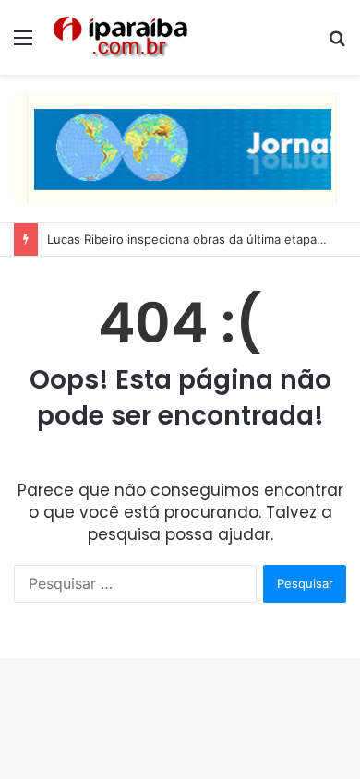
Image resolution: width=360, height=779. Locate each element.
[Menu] (23, 44)
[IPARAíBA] (120, 37)
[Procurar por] (337, 44)
